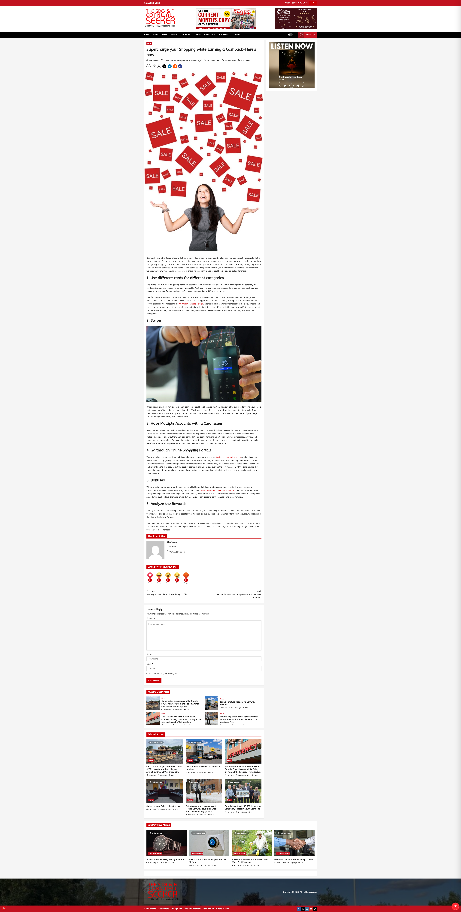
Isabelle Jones (281, 863)
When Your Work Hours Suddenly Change (293, 859)
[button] (290, 34)
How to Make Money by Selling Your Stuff (165, 859)
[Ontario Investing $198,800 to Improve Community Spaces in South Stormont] (243, 791)
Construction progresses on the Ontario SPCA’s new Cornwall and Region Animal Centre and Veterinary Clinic (153, 703)
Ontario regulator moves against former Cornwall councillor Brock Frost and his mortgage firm (211, 718)
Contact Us (238, 34)
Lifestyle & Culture (155, 853)
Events (197, 34)
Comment (151, 618)
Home (146, 34)
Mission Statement (192, 908)
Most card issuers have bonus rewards (217, 490)
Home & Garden (197, 853)
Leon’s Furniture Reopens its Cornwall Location (211, 703)
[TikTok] (315, 909)
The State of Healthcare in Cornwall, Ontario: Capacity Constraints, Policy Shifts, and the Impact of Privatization (153, 718)
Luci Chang (152, 863)
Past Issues (208, 908)
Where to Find (222, 908)
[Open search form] (295, 35)
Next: (239, 594)
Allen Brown (195, 865)
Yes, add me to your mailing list (162, 673)
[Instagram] (307, 909)
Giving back (176, 908)
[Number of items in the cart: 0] (313, 3)
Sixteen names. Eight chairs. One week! (164, 806)
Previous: (166, 593)
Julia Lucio (152, 809)
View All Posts (175, 552)
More (173, 34)
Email (149, 664)
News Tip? (310, 34)
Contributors (150, 908)
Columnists (186, 34)
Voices (164, 34)
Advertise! (208, 34)
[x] (303, 909)
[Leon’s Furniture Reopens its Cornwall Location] (204, 751)
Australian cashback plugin (191, 304)
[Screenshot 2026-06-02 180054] (296, 18)
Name (149, 654)
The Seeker (154, 60)
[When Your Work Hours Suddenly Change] (294, 843)
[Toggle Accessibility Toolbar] (455, 906)
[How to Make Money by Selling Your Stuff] (166, 843)
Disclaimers (163, 908)
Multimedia (224, 34)
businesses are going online (228, 457)
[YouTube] (311, 909)
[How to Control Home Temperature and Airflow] (209, 843)
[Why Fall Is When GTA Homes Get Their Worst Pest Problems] (252, 843)
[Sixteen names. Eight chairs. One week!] (164, 791)
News (155, 34)
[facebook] (299, 909)
